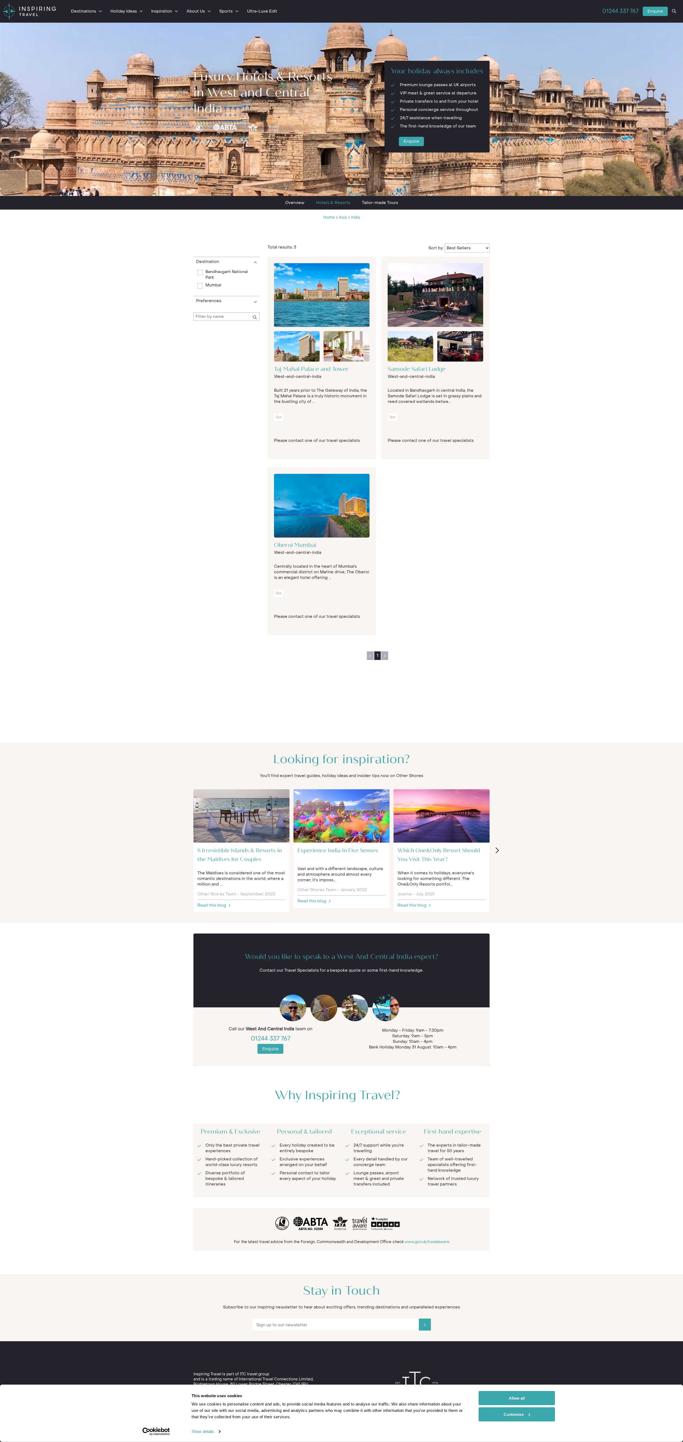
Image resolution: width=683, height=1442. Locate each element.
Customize (514, 1414)
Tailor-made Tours (380, 202)
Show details (203, 1431)
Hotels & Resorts (333, 202)
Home (329, 217)
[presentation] (497, 851)
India (355, 217)
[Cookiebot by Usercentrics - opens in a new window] (156, 1432)
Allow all (517, 1398)
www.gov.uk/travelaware (427, 1241)
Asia (343, 217)
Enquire (655, 11)
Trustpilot (202, 142)
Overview (294, 202)
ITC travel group (254, 1374)
